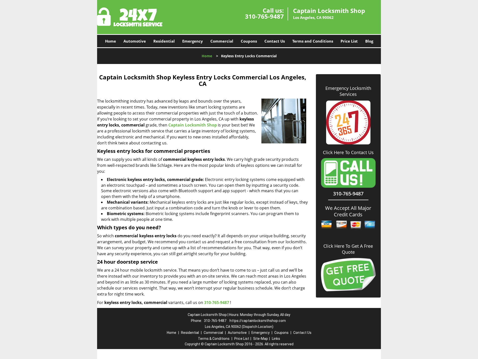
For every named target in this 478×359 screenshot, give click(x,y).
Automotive (134, 41)
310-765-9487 (264, 16)
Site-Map (260, 339)
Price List (349, 41)
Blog (369, 41)
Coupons (249, 41)
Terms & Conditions (214, 339)
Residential (164, 41)
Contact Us (274, 41)
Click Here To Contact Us (348, 152)
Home (110, 41)
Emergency (192, 41)
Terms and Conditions (312, 41)
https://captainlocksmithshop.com (258, 321)
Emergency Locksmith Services (348, 91)
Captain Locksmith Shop (192, 125)
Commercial (221, 41)
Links (276, 339)
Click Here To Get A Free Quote (348, 249)
